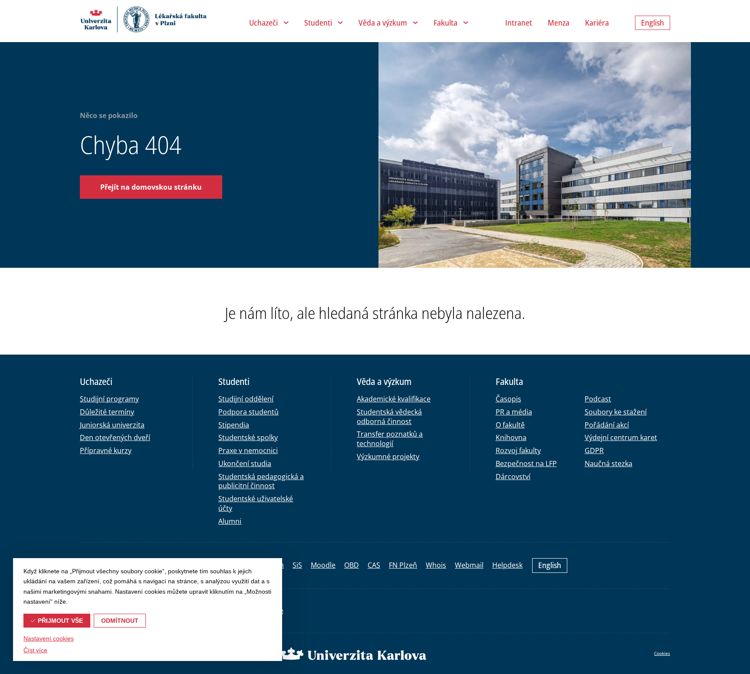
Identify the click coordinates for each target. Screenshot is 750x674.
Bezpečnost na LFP (526, 463)
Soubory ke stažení (616, 412)
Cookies (662, 653)
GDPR (594, 450)
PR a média (514, 412)
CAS (374, 565)
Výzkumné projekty (388, 456)
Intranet (518, 22)
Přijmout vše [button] (60, 620)
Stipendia (233, 425)
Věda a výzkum (383, 22)
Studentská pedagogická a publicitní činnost (261, 481)
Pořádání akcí (607, 425)
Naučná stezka (608, 463)
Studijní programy (109, 399)
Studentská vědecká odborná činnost (389, 416)
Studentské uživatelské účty (255, 503)
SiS (297, 565)
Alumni (229, 521)
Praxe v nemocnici (248, 450)
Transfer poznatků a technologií (390, 438)
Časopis (508, 399)
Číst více (35, 650)
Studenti (318, 22)
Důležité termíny (107, 412)
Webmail (469, 565)
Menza (558, 22)
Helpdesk (507, 565)
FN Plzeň (403, 565)
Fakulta (445, 22)
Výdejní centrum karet (621, 437)
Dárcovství (513, 476)
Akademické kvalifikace (394, 399)
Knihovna (511, 437)
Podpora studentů (248, 412)
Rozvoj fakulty (518, 450)
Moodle (323, 565)
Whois (436, 565)
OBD (351, 565)
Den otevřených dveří (115, 437)
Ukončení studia (244, 463)
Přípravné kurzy (106, 450)
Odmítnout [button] (119, 620)
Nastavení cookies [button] (48, 638)
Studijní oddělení (245, 399)
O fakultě (510, 425)
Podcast (598, 399)
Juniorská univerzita (112, 425)
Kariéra (597, 22)
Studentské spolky (248, 437)
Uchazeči (263, 22)
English (549, 565)
